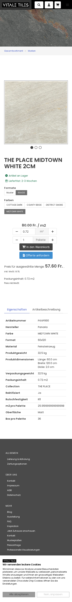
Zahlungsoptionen (17, 463)
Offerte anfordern (37, 255)
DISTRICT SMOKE (54, 204)
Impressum (13, 485)
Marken (32, 50)
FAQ (9, 521)
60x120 (21, 192)
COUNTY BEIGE (34, 204)
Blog (9, 511)
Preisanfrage (14, 545)
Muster (9, 192)
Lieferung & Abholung (18, 459)
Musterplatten (14, 540)
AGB (9, 490)
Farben (9, 200)
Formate (10, 188)
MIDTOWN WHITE (14, 211)
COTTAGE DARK (14, 204)
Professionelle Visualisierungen (23, 549)
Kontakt (11, 480)
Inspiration (13, 526)
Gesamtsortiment (13, 50)
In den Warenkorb (38, 247)
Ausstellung (13, 516)
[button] (67, 4)
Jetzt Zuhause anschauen (21, 530)
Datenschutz (14, 494)
